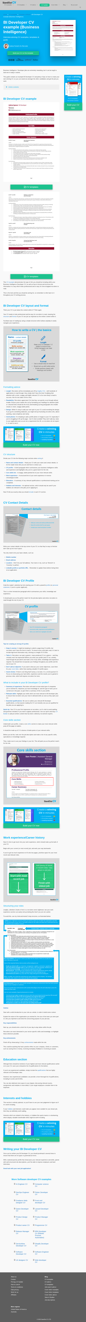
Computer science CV (42, 1185)
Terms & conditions (17, 1287)
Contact (13, 1279)
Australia (13, 1312)
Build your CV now (31, 445)
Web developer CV (40, 1261)
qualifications (42, 1070)
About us (13, 1277)
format (14, 316)
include (31, 492)
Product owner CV (23, 1225)
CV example (10, 282)
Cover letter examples (52, 1289)
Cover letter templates (52, 1292)
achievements (28, 1042)
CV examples (8, 5)
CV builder (44, 5)
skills (29, 724)
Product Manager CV (41, 1218)
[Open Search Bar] (80, 7)
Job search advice (50, 1287)
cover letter (15, 669)
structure (6, 316)
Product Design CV (21, 1218)
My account (74, 5)
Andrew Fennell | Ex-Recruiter (18, 46)
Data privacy (15, 1289)
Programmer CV (41, 1225)
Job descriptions (50, 1300)
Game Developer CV (22, 1210)
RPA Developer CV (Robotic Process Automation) (40, 1234)
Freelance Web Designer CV (21, 1201)
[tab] (31, 87)
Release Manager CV (22, 1232)
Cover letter (54, 5)
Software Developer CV (21, 1253)
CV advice (33, 5)
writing (40, 458)
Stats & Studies (49, 1297)
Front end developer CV (40, 1201)
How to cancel (15, 1284)
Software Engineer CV (42, 1253)
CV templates (21, 5)
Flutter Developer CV (41, 1193)
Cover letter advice (51, 1295)
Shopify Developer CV (42, 1245)
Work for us (14, 1292)
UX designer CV (22, 1260)
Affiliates (13, 1295)
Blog (64, 5)
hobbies (10, 1109)
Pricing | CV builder (17, 1282)
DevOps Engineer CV (22, 1193)
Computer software (25, 14)
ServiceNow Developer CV (21, 1245)
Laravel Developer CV (42, 1210)
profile (48, 585)
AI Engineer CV (21, 1184)
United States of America (19, 1309)
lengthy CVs (41, 391)
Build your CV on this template (23, 53)
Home (5, 14)
